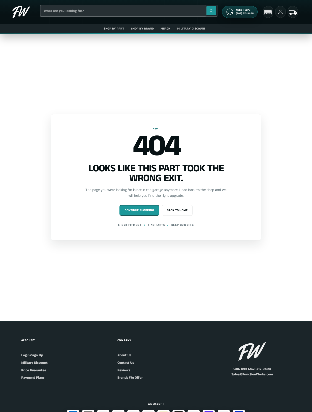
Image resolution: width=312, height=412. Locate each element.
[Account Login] (280, 12)
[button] (268, 12)
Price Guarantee (33, 370)
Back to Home (177, 210)
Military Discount (34, 362)
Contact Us (125, 362)
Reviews (123, 370)
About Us (124, 355)
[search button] (211, 10)
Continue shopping (139, 210)
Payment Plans (33, 377)
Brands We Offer (130, 377)
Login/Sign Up (32, 355)
